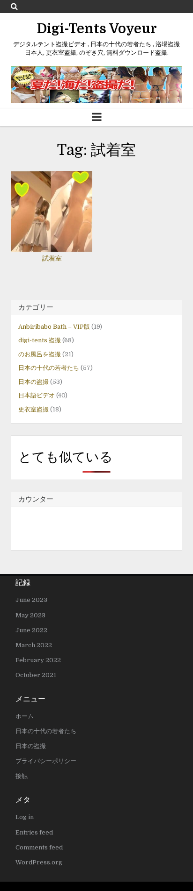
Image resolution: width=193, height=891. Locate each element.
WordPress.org (38, 862)
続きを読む (55, 202)
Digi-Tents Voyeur (97, 28)
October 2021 (35, 675)
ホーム (24, 716)
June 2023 (31, 599)
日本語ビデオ (36, 395)
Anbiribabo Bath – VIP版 (54, 326)
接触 (21, 775)
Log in (24, 816)
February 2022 (38, 660)
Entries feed (34, 832)
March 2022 (33, 645)
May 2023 (30, 615)
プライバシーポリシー (45, 760)
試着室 (52, 258)
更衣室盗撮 (33, 409)
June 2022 (31, 630)
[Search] (14, 6)
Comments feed (39, 847)
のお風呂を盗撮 (39, 354)
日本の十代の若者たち (48, 367)
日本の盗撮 (33, 381)
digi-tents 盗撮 (39, 340)
